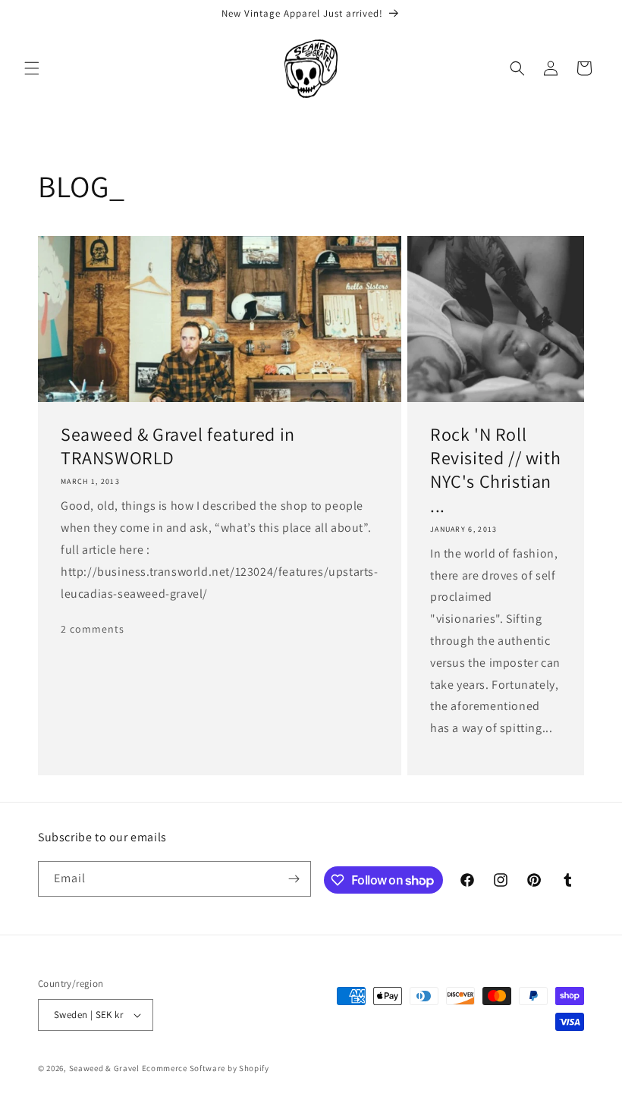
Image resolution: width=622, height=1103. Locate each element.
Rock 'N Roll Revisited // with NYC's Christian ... (495, 470)
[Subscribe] (293, 879)
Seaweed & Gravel (104, 1068)
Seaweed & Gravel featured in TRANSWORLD (178, 446)
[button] (32, 68)
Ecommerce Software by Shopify (205, 1068)
